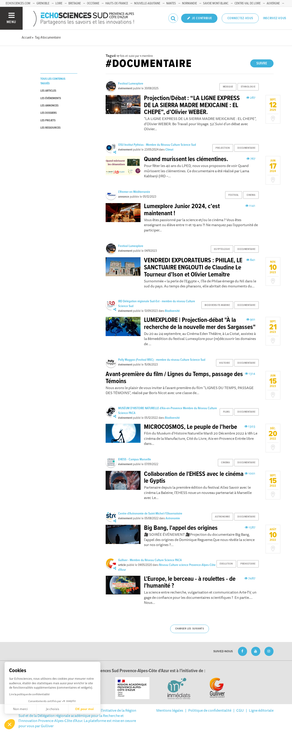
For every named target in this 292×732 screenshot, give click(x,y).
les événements (50, 98)
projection (223, 148)
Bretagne (74, 3)
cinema (251, 195)
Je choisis (52, 708)
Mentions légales (169, 710)
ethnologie (248, 86)
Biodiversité (172, 311)
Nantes (171, 3)
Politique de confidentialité (209, 710)
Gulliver (47, 726)
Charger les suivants (189, 629)
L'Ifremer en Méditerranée (134, 192)
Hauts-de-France (116, 3)
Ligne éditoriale (261, 710)
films (226, 412)
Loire (58, 3)
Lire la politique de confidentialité (29, 694)
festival (233, 195)
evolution (226, 563)
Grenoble (42, 3)
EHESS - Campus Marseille (134, 459)
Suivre (261, 63)
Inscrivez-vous (274, 18)
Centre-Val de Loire (248, 3)
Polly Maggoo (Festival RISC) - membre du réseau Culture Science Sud (161, 360)
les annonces (49, 106)
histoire (224, 363)
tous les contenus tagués (52, 81)
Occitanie (93, 3)
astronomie (222, 516)
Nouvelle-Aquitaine (147, 3)
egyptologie (222, 249)
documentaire (246, 148)
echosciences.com (18, 3)
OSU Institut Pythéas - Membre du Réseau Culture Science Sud (157, 145)
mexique (228, 86)
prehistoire (247, 563)
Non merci (20, 708)
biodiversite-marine (217, 305)
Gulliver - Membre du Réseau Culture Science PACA (150, 560)
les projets (47, 120)
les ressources (50, 128)
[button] (9, 724)
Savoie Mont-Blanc (215, 3)
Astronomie (173, 518)
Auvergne (273, 3)
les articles (48, 91)
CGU (240, 710)
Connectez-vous (240, 18)
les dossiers (48, 113)
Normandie (189, 3)
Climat (169, 150)
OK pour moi (84, 708)
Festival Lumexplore (130, 84)
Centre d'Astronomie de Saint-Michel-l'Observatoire (150, 514)
